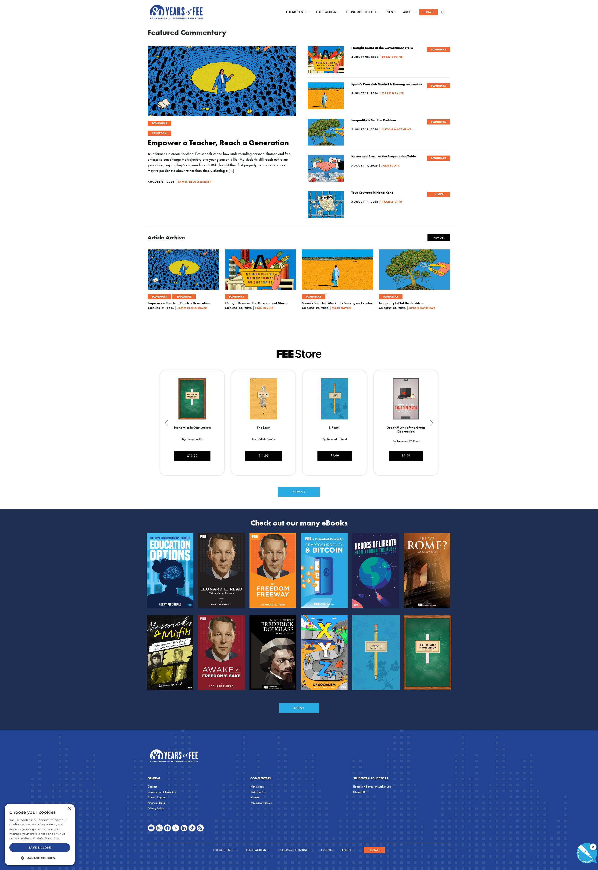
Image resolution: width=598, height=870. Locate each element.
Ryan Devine (392, 57)
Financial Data (156, 802)
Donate (428, 12)
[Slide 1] (294, 480)
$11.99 (263, 456)
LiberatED (359, 792)
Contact (152, 786)
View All (439, 237)
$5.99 (406, 456)
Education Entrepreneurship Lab (372, 786)
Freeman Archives (261, 802)
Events (391, 12)
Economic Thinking (361, 12)
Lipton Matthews (397, 129)
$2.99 (335, 456)
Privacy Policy (156, 808)
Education (159, 133)
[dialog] (40, 834)
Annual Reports (157, 797)
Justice (438, 194)
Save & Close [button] (39, 847)
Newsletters (257, 786)
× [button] (69, 809)
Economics (159, 123)
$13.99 (192, 456)
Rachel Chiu (392, 201)
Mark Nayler (393, 93)
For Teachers (326, 12)
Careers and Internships (162, 792)
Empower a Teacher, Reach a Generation (218, 142)
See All (299, 708)
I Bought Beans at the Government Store (382, 48)
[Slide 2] (303, 480)
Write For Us (258, 792)
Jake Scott (390, 165)
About (408, 12)
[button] (39, 858)
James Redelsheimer (195, 181)
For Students (296, 12)
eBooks (254, 797)
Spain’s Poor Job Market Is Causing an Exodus (386, 84)
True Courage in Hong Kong (372, 192)
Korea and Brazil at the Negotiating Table (383, 156)
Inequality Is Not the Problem (373, 120)
